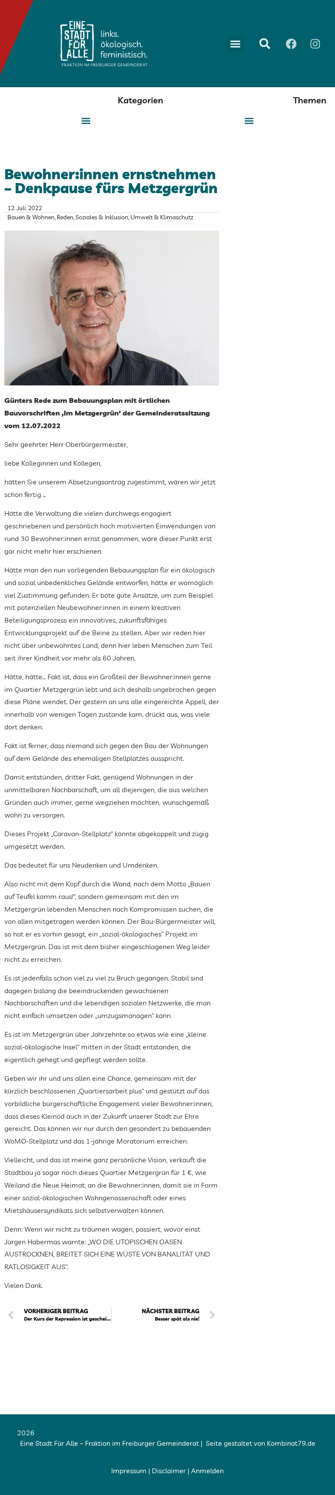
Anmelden (207, 1470)
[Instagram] (315, 43)
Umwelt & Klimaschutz (161, 217)
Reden (65, 217)
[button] (235, 43)
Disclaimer (169, 1470)
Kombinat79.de (291, 1443)
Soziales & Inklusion (101, 217)
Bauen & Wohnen (31, 217)
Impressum (129, 1470)
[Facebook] (291, 43)
